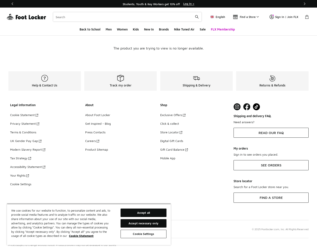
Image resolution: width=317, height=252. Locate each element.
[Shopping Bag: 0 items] (306, 17)
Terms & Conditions (23, 132)
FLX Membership (223, 29)
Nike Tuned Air (184, 29)
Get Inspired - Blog (98, 123)
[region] (158, 3)
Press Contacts (95, 132)
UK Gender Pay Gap (24, 141)
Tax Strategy (19, 158)
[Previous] (12, 4)
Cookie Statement (22, 115)
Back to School (90, 29)
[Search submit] (197, 17)
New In (149, 29)
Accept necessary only (143, 223)
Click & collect (169, 123)
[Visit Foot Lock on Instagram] (237, 106)
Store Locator (169, 132)
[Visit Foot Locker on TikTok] (256, 106)
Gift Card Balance (172, 149)
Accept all (143, 212)
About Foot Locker (97, 115)
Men (109, 29)
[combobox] (127, 17)
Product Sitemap (96, 149)
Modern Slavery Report (26, 149)
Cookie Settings (20, 184)
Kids (136, 29)
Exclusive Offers (171, 115)
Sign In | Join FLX (286, 17)
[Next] (304, 4)
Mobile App (167, 158)
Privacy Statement (23, 123)
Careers (90, 141)
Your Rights (17, 175)
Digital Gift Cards (171, 141)
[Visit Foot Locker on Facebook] (246, 106)
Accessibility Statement (26, 167)
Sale (203, 29)
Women (122, 29)
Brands (164, 29)
